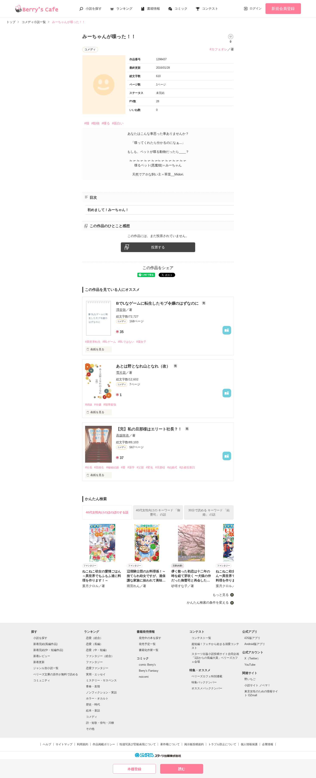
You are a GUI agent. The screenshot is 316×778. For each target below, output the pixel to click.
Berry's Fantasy (148, 670)
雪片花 (121, 372)
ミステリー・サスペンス (101, 680)
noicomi (144, 676)
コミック (181, 8)
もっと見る (221, 595)
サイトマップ (64, 744)
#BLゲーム (109, 341)
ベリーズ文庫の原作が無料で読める (55, 674)
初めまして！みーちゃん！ (108, 210)
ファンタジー (94, 662)
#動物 (95, 123)
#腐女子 (141, 341)
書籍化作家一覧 (148, 650)
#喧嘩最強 (109, 404)
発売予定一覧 (147, 644)
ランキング (124, 8)
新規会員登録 (283, 8)
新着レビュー (41, 656)
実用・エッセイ (96, 674)
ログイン (256, 8)
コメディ (91, 716)
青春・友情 (93, 686)
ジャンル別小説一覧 (45, 668)
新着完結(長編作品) (45, 644)
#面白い (117, 123)
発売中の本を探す (150, 638)
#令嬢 (97, 404)
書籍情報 (153, 8)
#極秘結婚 (112, 467)
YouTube (249, 664)
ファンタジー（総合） (100, 656)
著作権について (170, 744)
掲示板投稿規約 (194, 744)
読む (181, 769)
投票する (158, 247)
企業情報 (267, 744)
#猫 (86, 123)
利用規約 (82, 744)
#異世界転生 (93, 341)
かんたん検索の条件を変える (208, 602)
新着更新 (38, 662)
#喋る (106, 123)
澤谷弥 (121, 310)
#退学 (131, 467)
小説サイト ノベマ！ (257, 685)
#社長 (88, 467)
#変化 (149, 467)
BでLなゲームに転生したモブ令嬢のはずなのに (158, 303)
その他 (90, 728)
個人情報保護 (249, 744)
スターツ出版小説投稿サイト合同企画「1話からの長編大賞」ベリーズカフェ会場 (215, 657)
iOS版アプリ (252, 638)
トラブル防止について (222, 744)
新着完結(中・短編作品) (48, 650)
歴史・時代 (93, 704)
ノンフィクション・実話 (101, 692)
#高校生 (99, 467)
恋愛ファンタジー (97, 668)
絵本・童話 (93, 710)
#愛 (123, 467)
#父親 (140, 467)
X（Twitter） (252, 658)
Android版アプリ (254, 644)
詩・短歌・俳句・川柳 (100, 722)
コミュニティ (41, 680)
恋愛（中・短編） (97, 650)
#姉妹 (88, 404)
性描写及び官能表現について (138, 744)
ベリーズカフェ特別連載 (207, 676)
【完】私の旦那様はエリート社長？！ (149, 429)
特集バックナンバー (204, 682)
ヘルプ (47, 744)
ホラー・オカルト (97, 698)
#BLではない (126, 341)
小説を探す (94, 8)
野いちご (250, 679)
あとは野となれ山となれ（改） (143, 366)
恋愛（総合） (94, 638)
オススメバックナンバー (207, 688)
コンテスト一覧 (201, 638)
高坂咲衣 (122, 435)
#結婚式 (172, 467)
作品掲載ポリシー (104, 744)
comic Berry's (147, 664)
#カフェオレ (218, 49)
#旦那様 (160, 467)
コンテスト (210, 8)
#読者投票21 (187, 467)
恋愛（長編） (94, 644)
